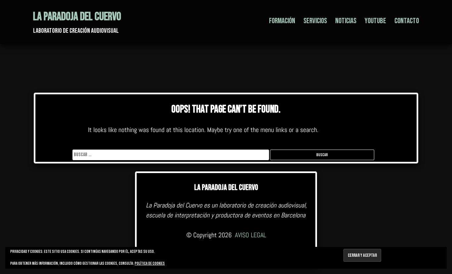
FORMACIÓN (282, 20)
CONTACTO (406, 20)
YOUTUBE (375, 20)
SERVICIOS (315, 20)
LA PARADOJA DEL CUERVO (77, 17)
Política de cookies (150, 263)
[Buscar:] (171, 155)
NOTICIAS (345, 20)
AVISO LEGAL (250, 235)
